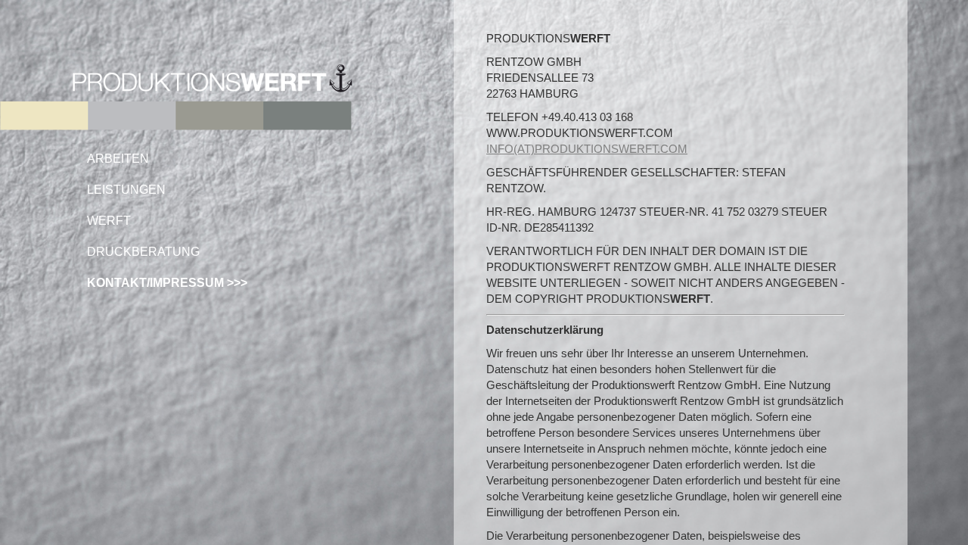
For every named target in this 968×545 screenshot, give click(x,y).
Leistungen (126, 189)
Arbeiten (118, 158)
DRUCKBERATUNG (143, 251)
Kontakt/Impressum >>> (167, 282)
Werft (109, 220)
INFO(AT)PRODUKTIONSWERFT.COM (586, 148)
